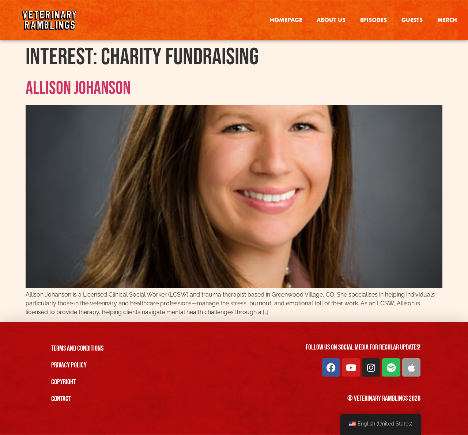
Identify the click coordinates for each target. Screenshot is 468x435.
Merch (447, 20)
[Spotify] (391, 367)
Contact (61, 398)
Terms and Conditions (77, 348)
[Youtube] (351, 367)
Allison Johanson (78, 88)
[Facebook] (331, 367)
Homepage (286, 20)
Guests (412, 20)
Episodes (373, 20)
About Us (331, 20)
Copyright (63, 382)
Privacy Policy (69, 365)
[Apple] (411, 367)
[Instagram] (371, 367)
